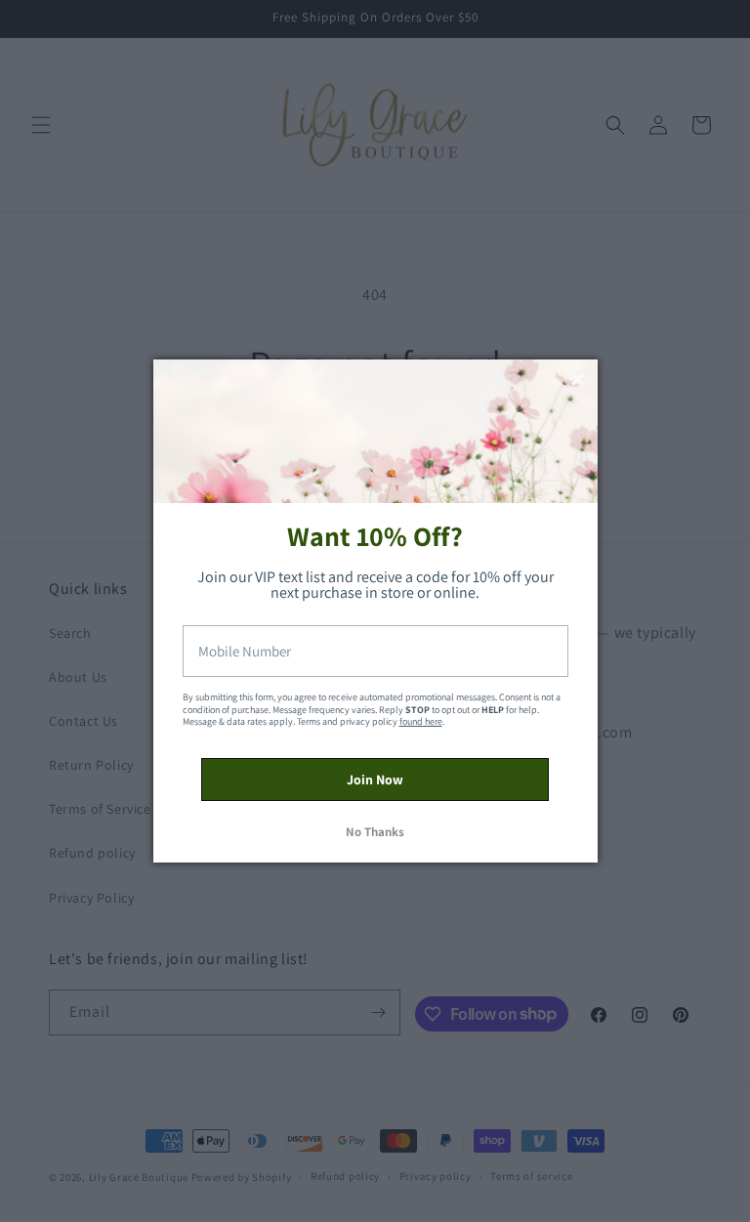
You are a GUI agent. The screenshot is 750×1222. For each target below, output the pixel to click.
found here (420, 721)
